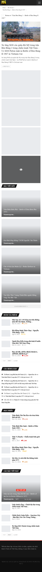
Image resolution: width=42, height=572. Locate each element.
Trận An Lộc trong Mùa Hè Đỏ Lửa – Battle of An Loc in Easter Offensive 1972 (20, 495)
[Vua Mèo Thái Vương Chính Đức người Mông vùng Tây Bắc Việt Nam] (21, 289)
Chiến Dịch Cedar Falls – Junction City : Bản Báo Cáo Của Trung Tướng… (26, 516)
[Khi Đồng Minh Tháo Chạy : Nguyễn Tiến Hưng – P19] (6, 333)
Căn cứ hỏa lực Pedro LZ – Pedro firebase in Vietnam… (19, 268)
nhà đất (34, 561)
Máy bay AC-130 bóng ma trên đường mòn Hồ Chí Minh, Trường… (25, 321)
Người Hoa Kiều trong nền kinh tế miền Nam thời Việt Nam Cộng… (26, 342)
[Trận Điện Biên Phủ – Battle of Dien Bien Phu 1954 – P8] (21, 203)
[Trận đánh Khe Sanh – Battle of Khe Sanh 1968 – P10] (6, 429)
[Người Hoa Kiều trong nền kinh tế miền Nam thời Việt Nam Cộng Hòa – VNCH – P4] (6, 344)
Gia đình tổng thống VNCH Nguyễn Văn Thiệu (20, 240)
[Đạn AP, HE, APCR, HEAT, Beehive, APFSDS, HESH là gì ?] (6, 354)
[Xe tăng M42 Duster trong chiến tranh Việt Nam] (6, 529)
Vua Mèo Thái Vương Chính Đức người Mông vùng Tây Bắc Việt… (20, 296)
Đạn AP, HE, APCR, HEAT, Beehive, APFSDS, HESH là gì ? (25, 353)
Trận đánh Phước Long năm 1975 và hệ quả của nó (16, 390)
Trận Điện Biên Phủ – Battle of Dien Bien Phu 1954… (20, 211)
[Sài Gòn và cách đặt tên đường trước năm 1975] (6, 461)
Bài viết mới (21, 490)
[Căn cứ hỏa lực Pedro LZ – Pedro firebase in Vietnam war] (21, 260)
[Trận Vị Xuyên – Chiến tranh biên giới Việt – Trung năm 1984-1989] (6, 439)
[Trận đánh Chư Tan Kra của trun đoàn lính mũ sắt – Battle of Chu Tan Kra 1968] (6, 418)
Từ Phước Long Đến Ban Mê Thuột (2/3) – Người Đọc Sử (20, 374)
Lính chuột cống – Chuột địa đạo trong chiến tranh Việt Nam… (26, 505)
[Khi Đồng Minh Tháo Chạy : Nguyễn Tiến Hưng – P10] (6, 450)
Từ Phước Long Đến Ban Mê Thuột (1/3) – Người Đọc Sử (20, 387)
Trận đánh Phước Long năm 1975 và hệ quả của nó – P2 (17, 377)
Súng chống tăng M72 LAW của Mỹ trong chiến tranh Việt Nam (19, 383)
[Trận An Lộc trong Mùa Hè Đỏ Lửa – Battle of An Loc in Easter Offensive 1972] (21, 488)
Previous (6, 66)
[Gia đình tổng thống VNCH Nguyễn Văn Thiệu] (21, 232)
